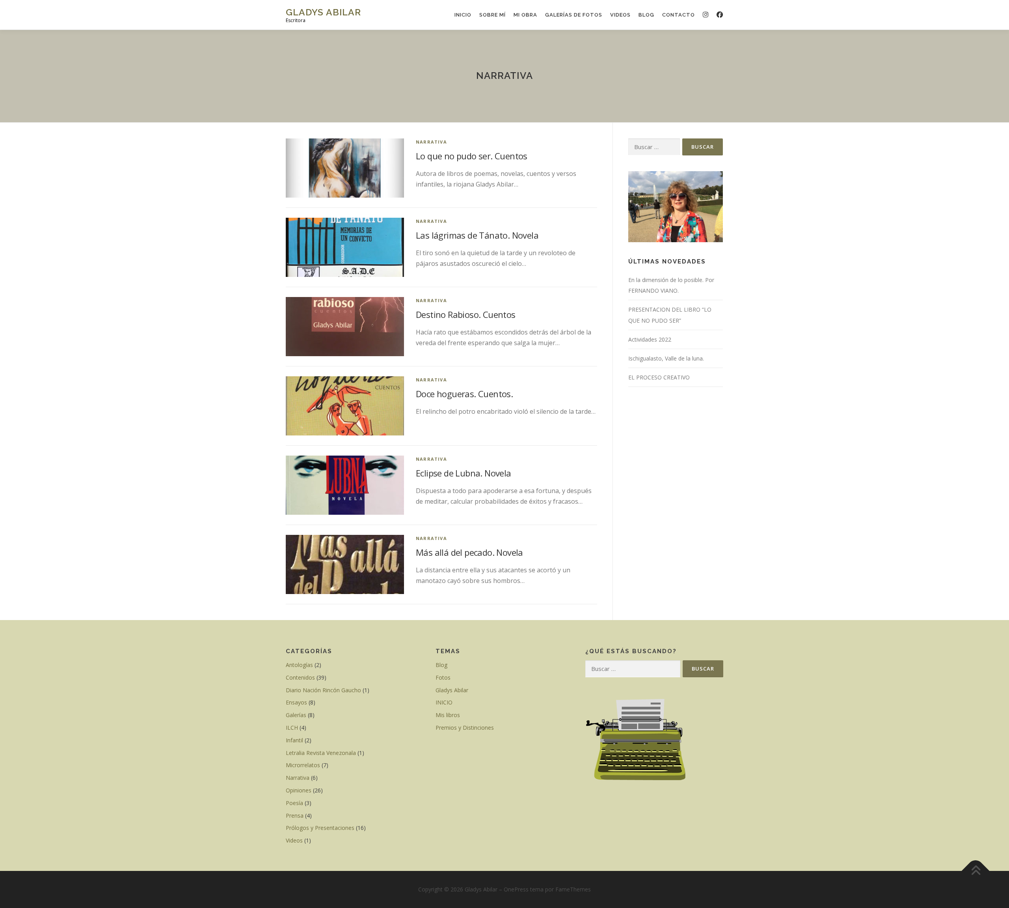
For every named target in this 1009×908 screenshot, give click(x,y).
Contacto (678, 15)
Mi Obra (525, 15)
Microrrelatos (303, 765)
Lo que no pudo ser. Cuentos (471, 156)
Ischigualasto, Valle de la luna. (666, 358)
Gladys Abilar (323, 12)
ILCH (292, 727)
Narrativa (431, 142)
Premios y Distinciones (465, 727)
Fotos (443, 677)
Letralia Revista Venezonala (321, 753)
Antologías (299, 665)
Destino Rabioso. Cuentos (466, 314)
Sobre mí (492, 15)
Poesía (294, 803)
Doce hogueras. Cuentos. (464, 394)
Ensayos (296, 702)
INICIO (462, 15)
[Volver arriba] (976, 871)
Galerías (296, 715)
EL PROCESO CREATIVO (659, 377)
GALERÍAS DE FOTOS (573, 15)
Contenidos (300, 677)
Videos (294, 840)
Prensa (294, 815)
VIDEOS (620, 15)
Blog (646, 15)
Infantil (294, 740)
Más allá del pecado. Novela (469, 552)
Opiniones (298, 790)
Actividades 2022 (649, 339)
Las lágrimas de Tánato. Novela (477, 235)
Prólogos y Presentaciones (320, 827)
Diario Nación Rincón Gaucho (323, 690)
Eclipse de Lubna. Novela (463, 473)
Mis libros (448, 715)
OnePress (516, 889)
